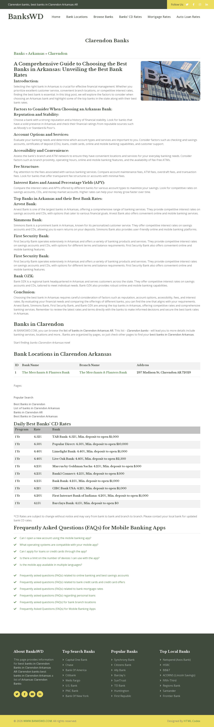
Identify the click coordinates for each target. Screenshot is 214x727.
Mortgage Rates (159, 17)
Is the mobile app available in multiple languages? (51, 565)
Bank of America (76, 670)
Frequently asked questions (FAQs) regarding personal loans (57, 595)
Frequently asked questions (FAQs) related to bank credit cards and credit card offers (72, 582)
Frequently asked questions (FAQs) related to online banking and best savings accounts (74, 575)
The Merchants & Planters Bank (46, 372)
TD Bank (119, 685)
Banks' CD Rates (130, 17)
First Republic (122, 696)
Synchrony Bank (124, 660)
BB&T (166, 670)
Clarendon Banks (107, 41)
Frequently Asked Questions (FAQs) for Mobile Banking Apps (58, 609)
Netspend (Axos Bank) (177, 660)
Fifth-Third (169, 680)
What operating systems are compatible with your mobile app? (59, 545)
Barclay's (119, 675)
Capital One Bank (76, 660)
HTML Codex (192, 721)
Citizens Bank (122, 665)
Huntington (121, 691)
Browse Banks (103, 17)
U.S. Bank (71, 685)
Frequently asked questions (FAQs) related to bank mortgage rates (61, 589)
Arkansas (36, 54)
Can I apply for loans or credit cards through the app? (53, 551)
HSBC (166, 665)
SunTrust (120, 680)
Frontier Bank (171, 696)
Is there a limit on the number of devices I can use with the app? (59, 558)
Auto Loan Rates (188, 17)
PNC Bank (72, 691)
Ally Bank (120, 670)
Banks (19, 54)
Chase (69, 665)
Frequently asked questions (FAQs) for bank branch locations (58, 602)
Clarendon (57, 54)
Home (56, 17)
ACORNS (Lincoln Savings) (179, 675)
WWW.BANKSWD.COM (37, 721)
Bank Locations (77, 17)
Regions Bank (171, 685)
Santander (169, 691)
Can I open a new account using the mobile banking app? (55, 538)
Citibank (71, 675)
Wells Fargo (73, 680)
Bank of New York (77, 696)
